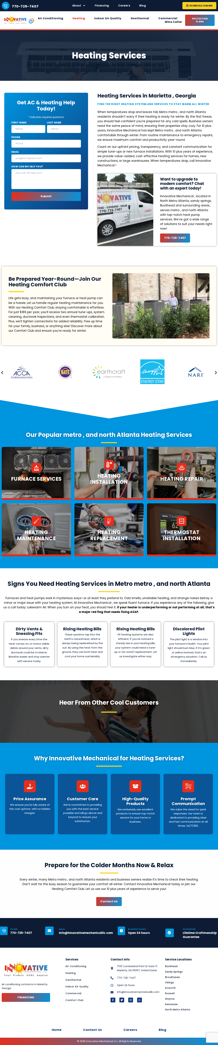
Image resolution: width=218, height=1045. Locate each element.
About (76, 5)
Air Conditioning (50, 18)
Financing (102, 5)
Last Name (54, 122)
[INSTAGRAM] (130, 1000)
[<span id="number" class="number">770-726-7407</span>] (6, 6)
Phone (16, 137)
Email (15, 152)
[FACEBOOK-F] (113, 1000)
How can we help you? (27, 166)
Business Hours (137, 929)
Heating (79, 18)
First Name (19, 122)
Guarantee (189, 929)
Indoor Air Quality (107, 18)
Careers (124, 5)
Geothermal (140, 18)
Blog (142, 5)
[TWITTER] (121, 1000)
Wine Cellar (173, 22)
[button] (2, 373)
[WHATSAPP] (139, 1000)
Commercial (168, 18)
